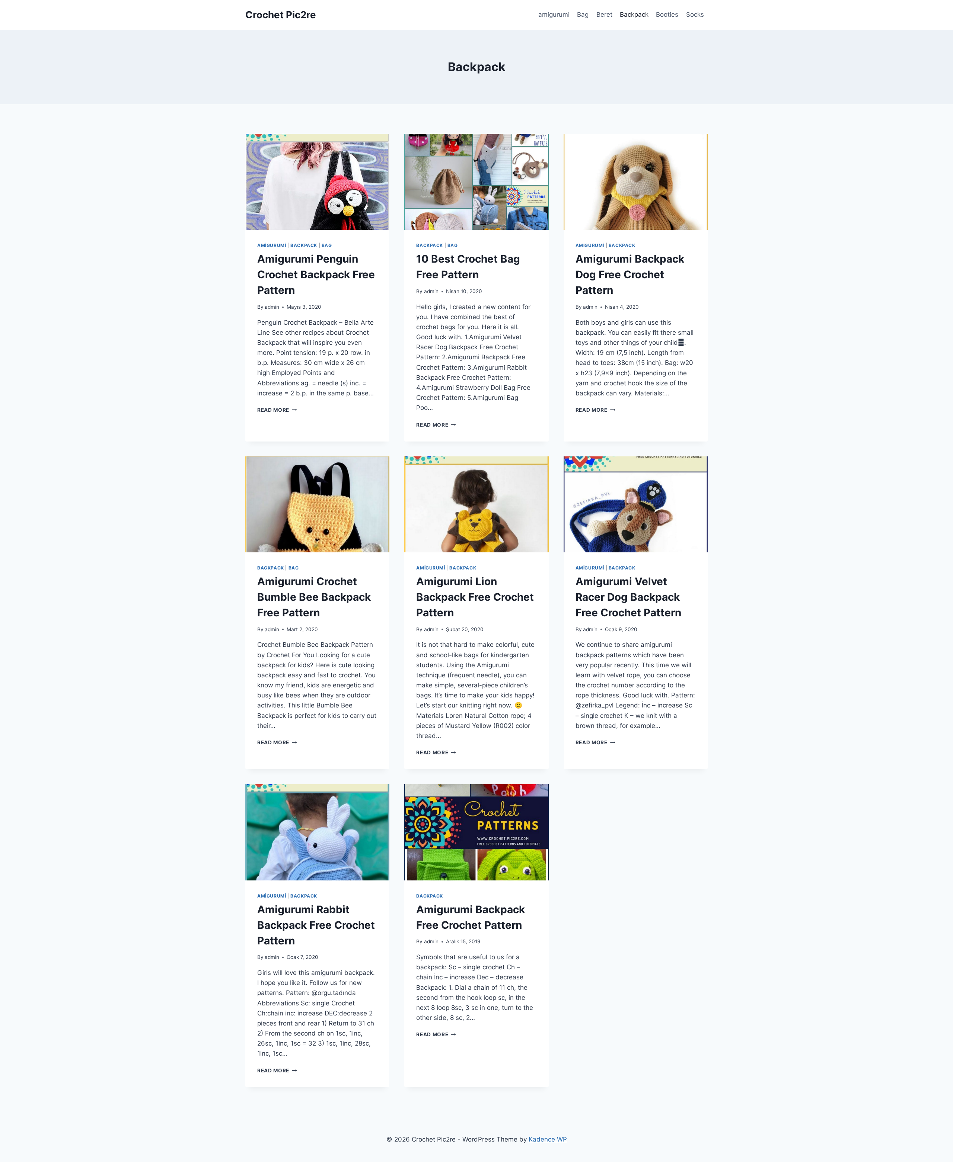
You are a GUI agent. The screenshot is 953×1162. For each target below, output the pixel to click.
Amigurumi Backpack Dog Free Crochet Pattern (630, 274)
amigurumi (554, 14)
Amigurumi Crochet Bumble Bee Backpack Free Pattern (314, 597)
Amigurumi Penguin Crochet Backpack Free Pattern (316, 274)
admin (272, 307)
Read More (277, 410)
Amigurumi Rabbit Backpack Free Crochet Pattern (316, 925)
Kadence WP (548, 1139)
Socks (695, 14)
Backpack (634, 14)
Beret (604, 14)
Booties (667, 14)
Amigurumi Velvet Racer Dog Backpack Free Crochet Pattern (628, 597)
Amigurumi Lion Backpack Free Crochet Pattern (475, 597)
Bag (583, 14)
